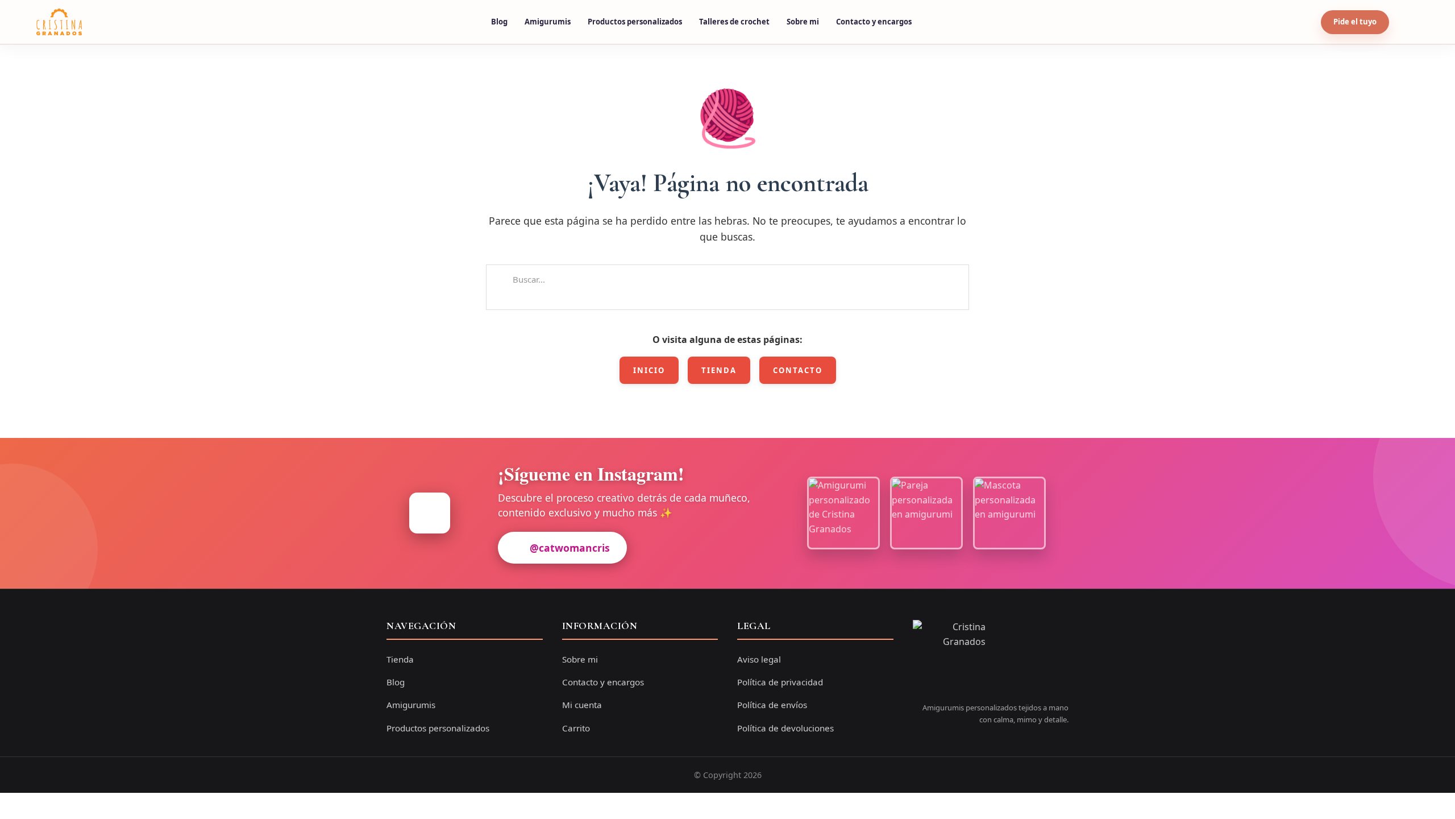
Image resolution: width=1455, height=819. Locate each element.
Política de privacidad (780, 682)
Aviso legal (759, 659)
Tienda (719, 370)
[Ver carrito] (1408, 22)
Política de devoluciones (785, 728)
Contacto (797, 370)
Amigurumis (548, 21)
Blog (499, 21)
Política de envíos (772, 704)
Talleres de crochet (734, 21)
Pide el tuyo (1355, 21)
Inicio (649, 370)
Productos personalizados (635, 21)
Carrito (576, 728)
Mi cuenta (582, 704)
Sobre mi (803, 21)
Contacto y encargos (874, 21)
